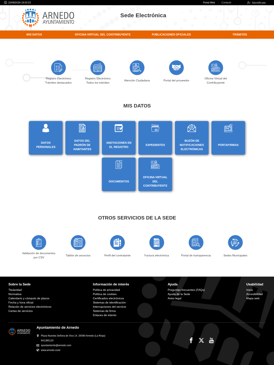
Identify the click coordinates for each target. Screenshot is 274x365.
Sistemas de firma (104, 310)
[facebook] (191, 340)
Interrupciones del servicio (109, 306)
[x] (201, 340)
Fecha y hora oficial (20, 302)
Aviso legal (174, 298)
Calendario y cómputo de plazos (28, 298)
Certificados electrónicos (108, 298)
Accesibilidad (254, 294)
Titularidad (15, 289)
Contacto (226, 2)
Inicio (249, 289)
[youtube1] (211, 340)
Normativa (14, 294)
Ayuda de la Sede (179, 294)
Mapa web (253, 298)
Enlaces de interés (104, 315)
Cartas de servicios (20, 310)
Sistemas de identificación (109, 302)
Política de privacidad (106, 289)
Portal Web (209, 2)
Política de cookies (105, 294)
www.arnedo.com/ (50, 350)
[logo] (52, 18)
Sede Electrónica (143, 15)
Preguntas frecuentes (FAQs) (186, 289)
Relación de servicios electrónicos (29, 306)
